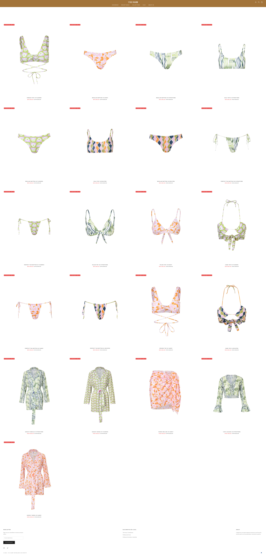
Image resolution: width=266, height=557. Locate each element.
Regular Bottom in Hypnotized (166, 97)
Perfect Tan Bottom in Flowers (34, 264)
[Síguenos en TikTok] (7, 548)
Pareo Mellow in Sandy (165, 431)
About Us (151, 4)
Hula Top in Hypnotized (231, 97)
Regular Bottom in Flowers (34, 181)
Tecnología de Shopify (20, 552)
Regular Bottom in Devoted (166, 181)
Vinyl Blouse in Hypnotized (232, 431)
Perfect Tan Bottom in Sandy (34, 348)
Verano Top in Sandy (165, 348)
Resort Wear (125, 4)
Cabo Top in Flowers (231, 264)
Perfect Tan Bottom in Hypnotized (232, 181)
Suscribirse (9, 542)
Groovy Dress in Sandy (34, 515)
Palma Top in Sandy (166, 264)
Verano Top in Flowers (34, 97)
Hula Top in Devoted (100, 181)
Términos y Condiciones (128, 532)
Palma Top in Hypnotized (100, 264)
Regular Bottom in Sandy (100, 97)
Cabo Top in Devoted (231, 348)
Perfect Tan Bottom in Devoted (100, 348)
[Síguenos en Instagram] (4, 548)
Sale (144, 4)
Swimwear (115, 4)
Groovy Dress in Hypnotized (34, 431)
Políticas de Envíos (127, 534)
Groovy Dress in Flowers (100, 431)
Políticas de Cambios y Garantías (130, 537)
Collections (136, 4)
